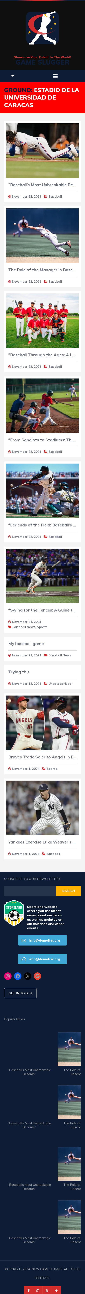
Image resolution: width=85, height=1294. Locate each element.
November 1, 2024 (25, 769)
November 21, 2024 (26, 622)
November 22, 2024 (26, 196)
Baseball (55, 196)
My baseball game (26, 643)
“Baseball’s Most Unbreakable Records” (29, 1072)
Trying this (19, 671)
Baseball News (24, 627)
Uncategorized (59, 684)
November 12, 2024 (26, 684)
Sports (42, 627)
